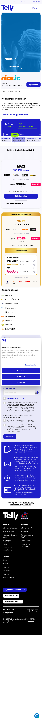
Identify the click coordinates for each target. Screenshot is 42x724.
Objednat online (21, 196)
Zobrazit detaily (30, 365)
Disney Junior (10, 308)
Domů (3, 92)
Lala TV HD (10, 329)
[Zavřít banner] (39, 340)
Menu (34, 8)
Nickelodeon (10, 316)
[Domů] (7, 8)
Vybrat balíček (13, 66)
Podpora (24, 524)
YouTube (27, 505)
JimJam (8, 295)
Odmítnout (21, 382)
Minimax (8, 321)
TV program (7, 541)
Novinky (6, 567)
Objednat (9, 436)
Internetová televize (10, 528)
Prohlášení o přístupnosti (25, 545)
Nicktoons (9, 312)
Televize (10, 92)
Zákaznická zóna (18, 2)
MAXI (21, 166)
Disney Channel (11, 304)
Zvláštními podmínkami (14, 405)
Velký (21, 221)
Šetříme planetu (26, 541)
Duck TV (8, 325)
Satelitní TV (25, 532)
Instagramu (15, 505)
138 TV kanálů (21, 170)
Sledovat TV (10, 595)
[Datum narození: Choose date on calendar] (38, 392)
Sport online (28, 492)
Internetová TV (26, 528)
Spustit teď (33, 84)
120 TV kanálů (21, 224)
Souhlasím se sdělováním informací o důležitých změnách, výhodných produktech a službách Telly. (21, 421)
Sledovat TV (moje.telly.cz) (8, 549)
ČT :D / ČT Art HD (12, 299)
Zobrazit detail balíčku (21, 179)
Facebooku (28, 502)
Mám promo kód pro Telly (15, 398)
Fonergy (6, 574)
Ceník (5, 544)
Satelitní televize (8, 532)
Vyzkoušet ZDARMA (13, 589)
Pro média (6, 571)
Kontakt (27, 2)
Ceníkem (25, 405)
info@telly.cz (8, 612)
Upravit (19, 376)
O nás (5, 560)
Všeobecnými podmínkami (25, 404)
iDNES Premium (8, 578)
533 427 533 (8, 610)
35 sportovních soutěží (21, 278)
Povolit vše (21, 371)
